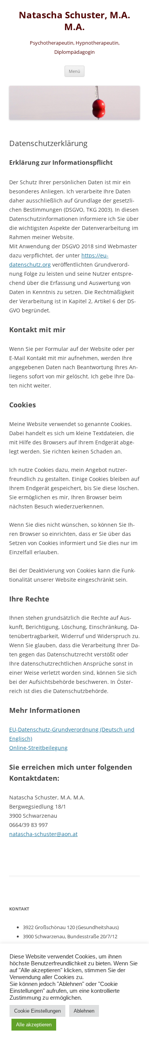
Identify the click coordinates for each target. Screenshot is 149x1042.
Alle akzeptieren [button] (34, 1025)
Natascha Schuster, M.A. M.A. (74, 21)
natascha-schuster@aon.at (43, 834)
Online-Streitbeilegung (38, 747)
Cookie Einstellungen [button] (37, 1011)
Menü (74, 71)
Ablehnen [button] (84, 1011)
